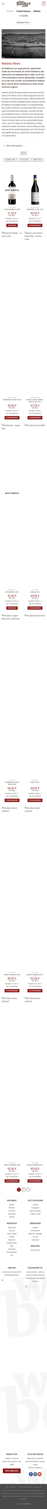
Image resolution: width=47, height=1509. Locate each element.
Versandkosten (13, 221)
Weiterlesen (12, 225)
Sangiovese (11, 1240)
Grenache (12, 1231)
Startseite (10, 11)
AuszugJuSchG (23, 1499)
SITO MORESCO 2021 (12, 592)
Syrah (12, 1246)
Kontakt (35, 1228)
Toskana (35, 1205)
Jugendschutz (37, 1487)
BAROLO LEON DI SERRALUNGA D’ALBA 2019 (35, 401)
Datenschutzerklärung (24, 1487)
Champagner (35, 1208)
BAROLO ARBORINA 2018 (12, 975)
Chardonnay (12, 1228)
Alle (12, 1255)
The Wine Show (35, 1231)
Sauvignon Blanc (12, 1243)
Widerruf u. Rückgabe (35, 1234)
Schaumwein (12, 1214)
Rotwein (11, 1205)
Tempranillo (12, 1249)
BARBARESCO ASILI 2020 (35, 209)
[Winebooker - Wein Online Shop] (23, 4)
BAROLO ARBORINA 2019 (35, 975)
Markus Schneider (35, 1211)
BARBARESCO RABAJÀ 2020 (12, 400)
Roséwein (12, 1211)
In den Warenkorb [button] (35, 225)
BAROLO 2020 (35, 592)
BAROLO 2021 (35, 782)
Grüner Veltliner (12, 1234)
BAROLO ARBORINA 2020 (12, 1165)
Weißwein (12, 1208)
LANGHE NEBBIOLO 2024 (12, 209)
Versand (35, 1237)
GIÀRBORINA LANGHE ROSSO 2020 (12, 783)
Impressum (35, 1240)
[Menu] (3, 4)
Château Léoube (35, 1214)
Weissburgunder (12, 1252)
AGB (6, 1487)
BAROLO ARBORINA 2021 (35, 1165)
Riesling (11, 1237)
